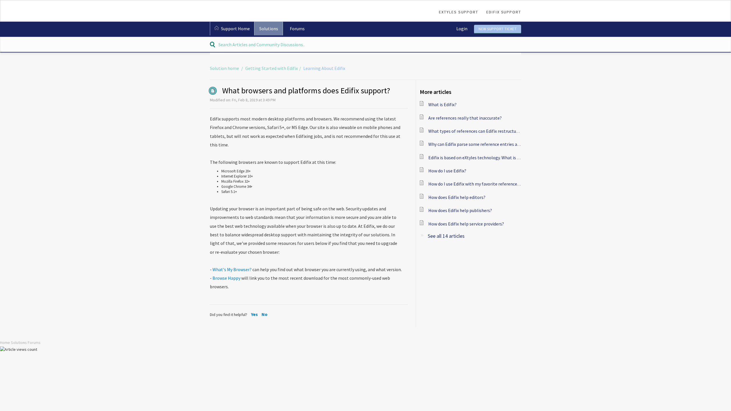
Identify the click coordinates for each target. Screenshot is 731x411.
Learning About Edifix (324, 68)
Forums (297, 28)
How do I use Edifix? (447, 171)
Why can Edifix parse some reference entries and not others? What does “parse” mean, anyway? (520, 144)
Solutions (268, 28)
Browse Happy (226, 278)
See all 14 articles (446, 236)
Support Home (235, 28)
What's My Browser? (232, 269)
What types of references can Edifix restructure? (475, 131)
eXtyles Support (458, 12)
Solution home (225, 68)
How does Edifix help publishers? (460, 210)
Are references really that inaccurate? (465, 118)
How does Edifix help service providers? (466, 224)
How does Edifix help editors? (456, 197)
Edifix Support (503, 12)
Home (5, 342)
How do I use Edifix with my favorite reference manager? (483, 184)
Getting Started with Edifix (271, 68)
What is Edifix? (442, 104)
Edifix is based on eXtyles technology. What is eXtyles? (480, 157)
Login (461, 28)
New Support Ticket (498, 29)
